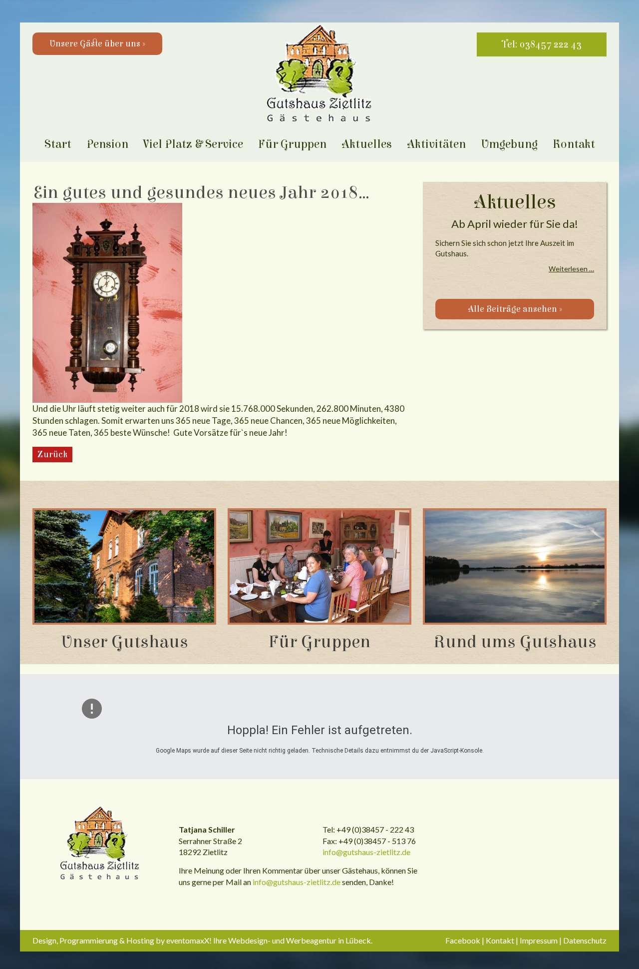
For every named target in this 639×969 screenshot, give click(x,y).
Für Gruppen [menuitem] (292, 144)
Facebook (462, 940)
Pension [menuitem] (107, 144)
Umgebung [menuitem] (509, 144)
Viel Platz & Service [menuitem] (193, 144)
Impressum (539, 940)
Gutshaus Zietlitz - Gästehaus (99, 844)
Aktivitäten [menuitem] (436, 144)
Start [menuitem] (57, 144)
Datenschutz (585, 940)
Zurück (52, 454)
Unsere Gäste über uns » (97, 43)
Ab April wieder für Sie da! (514, 223)
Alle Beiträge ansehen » (515, 309)
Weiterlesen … (571, 268)
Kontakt (500, 940)
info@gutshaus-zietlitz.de (366, 852)
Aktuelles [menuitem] (366, 144)
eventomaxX (187, 940)
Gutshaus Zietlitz (319, 74)
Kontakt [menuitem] (574, 144)
